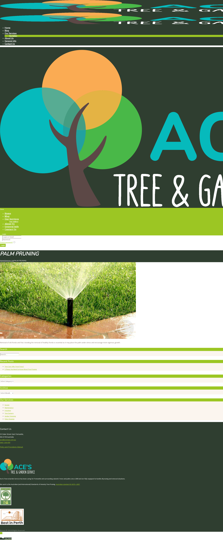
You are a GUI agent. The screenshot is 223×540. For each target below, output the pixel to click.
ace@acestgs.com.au (8, 440)
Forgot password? (6, 242)
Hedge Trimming (10, 416)
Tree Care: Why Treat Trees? (14, 367)
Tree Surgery (9, 413)
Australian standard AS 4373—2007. (68, 484)
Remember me (21, 242)
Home (2, 260)
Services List (9, 260)
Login (4, 234)
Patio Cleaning (9, 419)
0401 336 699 (5, 442)
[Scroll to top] (1, 533)
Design (7, 405)
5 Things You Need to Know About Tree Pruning (21, 369)
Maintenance (9, 408)
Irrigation (8, 410)
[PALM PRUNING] (68, 338)
